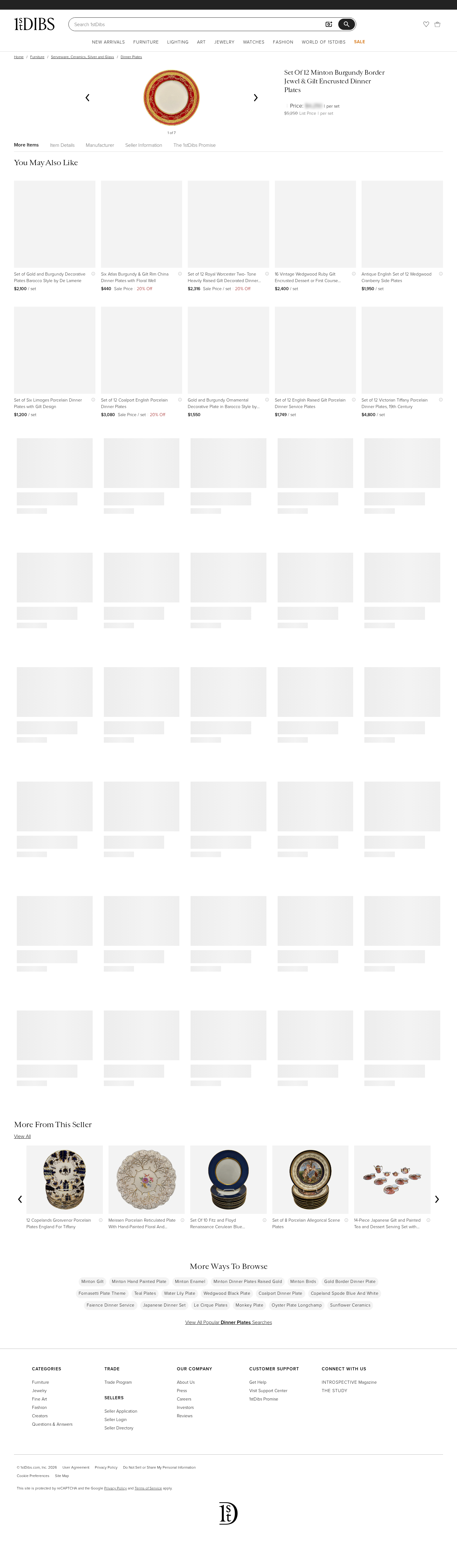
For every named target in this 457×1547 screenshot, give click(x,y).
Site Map (62, 1475)
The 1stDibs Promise (194, 145)
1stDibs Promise (263, 1399)
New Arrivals (108, 42)
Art (201, 42)
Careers (184, 1399)
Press (182, 1390)
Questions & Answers (52, 1424)
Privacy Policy (106, 1467)
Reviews (184, 1416)
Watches (254, 42)
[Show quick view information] (91, 274)
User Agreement (75, 1467)
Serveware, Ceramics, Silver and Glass (82, 56)
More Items (26, 144)
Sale (359, 42)
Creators (40, 1416)
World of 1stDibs (324, 42)
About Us (186, 1382)
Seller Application (120, 1411)
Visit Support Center (268, 1390)
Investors (185, 1407)
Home (19, 56)
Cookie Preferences (33, 1475)
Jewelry (224, 42)
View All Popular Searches (228, 1322)
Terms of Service (148, 1488)
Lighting (178, 42)
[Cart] (437, 24)
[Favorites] (426, 24)
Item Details (62, 145)
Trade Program (118, 1382)
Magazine (349, 1382)
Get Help (257, 1382)
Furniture (146, 42)
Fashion (283, 42)
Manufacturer (100, 145)
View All (22, 1136)
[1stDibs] (34, 24)
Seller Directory (118, 1428)
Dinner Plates (131, 56)
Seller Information (143, 145)
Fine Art (39, 1399)
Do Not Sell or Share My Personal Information (159, 1467)
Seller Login (115, 1419)
